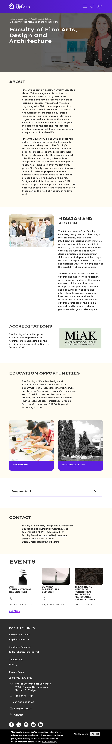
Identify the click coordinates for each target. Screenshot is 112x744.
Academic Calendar (20, 647)
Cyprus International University (23, 7)
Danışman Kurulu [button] (22, 491)
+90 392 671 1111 (23, 696)
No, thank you (81, 734)
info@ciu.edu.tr (23, 708)
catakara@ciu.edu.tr (48, 541)
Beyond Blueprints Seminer (50, 589)
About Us (22, 19)
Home (12, 19)
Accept (95, 734)
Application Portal (19, 639)
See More (14, 611)
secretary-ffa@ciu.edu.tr (53, 535)
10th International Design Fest (20, 589)
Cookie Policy (16, 672)
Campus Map (16, 659)
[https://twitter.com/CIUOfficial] (18, 724)
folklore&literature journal (24, 652)
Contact (18, 714)
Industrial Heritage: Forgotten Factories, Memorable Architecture (85, 593)
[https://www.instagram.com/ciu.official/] (26, 724)
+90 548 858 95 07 (23, 702)
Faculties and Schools (42, 19)
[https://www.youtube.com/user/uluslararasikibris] (33, 724)
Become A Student (19, 634)
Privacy (13, 664)
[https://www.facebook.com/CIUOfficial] (11, 724)
